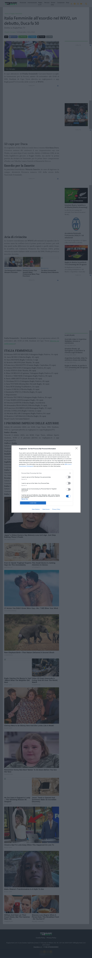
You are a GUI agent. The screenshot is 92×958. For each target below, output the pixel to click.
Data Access (46, 509)
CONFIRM (33, 503)
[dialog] (46, 479)
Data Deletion (36, 509)
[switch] (68, 477)
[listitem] (46, 473)
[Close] (77, 449)
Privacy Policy (56, 509)
